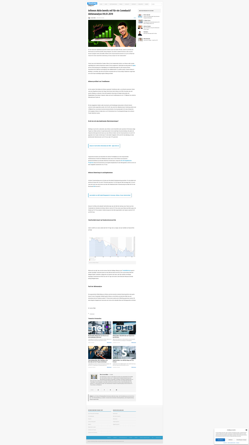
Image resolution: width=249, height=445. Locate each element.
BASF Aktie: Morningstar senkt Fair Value (150, 33)
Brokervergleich (115, 413)
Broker (146, 4)
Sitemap (136, 437)
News (101, 4)
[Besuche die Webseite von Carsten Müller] (98, 390)
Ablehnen (230, 439)
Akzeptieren (220, 439)
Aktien (106, 4)
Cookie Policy (225, 442)
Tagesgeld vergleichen (116, 424)
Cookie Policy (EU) (158, 437)
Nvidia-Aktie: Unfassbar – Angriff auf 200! (151, 40)
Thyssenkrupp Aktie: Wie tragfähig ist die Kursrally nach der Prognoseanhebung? (98, 361)
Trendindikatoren (126, 270)
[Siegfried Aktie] (124, 352)
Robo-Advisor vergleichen (116, 416)
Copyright (115, 437)
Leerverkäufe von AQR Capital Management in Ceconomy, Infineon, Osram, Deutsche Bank (109, 195)
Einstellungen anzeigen (241, 439)
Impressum (237, 442)
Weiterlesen (109, 342)
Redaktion (89, 424)
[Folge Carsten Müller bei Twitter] (110, 390)
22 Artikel (111, 374)
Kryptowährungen (113, 4)
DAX (94, 186)
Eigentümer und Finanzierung (92, 432)
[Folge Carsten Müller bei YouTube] (116, 390)
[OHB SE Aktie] (124, 327)
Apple (134, 65)
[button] (246, 430)
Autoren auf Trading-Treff (91, 421)
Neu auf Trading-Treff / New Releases (93, 413)
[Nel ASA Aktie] (99, 327)
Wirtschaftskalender (91, 416)
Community (127, 4)
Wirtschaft (134, 4)
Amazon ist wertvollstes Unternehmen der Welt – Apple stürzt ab (104, 146)
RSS (152, 437)
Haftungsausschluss (123, 437)
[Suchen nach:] (156, 4)
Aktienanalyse (92, 314)
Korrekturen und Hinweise (92, 429)
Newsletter (140, 4)
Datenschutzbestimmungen (231, 442)
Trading (121, 4)
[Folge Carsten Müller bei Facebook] (104, 390)
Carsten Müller (93, 17)
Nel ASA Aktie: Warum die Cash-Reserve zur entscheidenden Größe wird (98, 336)
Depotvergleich (115, 418)
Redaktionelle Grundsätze (92, 427)
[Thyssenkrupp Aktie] (99, 352)
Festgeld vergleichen (116, 421)
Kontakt (130, 437)
